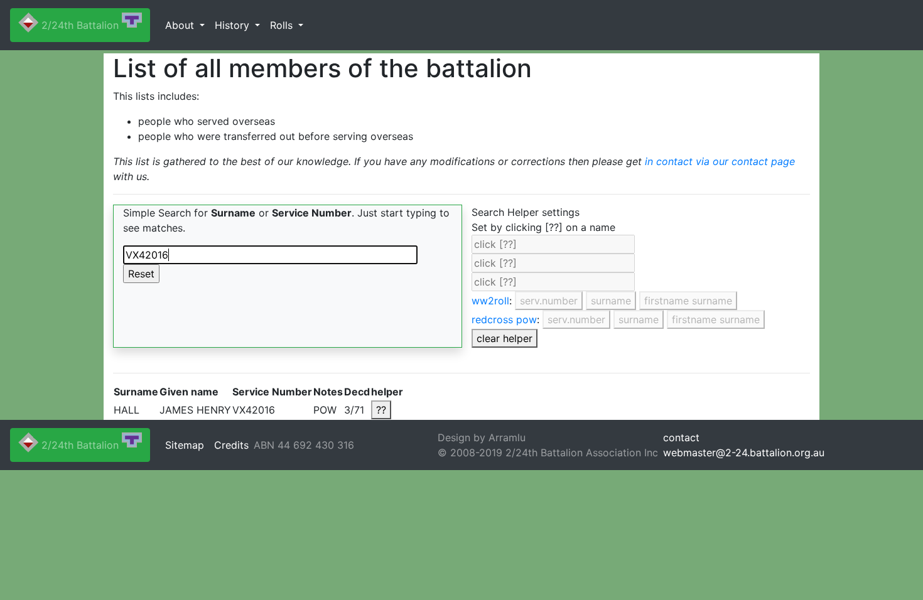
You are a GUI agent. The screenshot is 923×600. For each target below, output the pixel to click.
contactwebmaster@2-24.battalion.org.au (743, 445)
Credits (231, 445)
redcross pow (504, 319)
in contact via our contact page (720, 161)
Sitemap (184, 445)
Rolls (283, 25)
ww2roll (490, 300)
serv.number (549, 300)
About (181, 25)
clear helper (504, 338)
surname (611, 300)
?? (381, 410)
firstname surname (688, 300)
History (233, 25)
